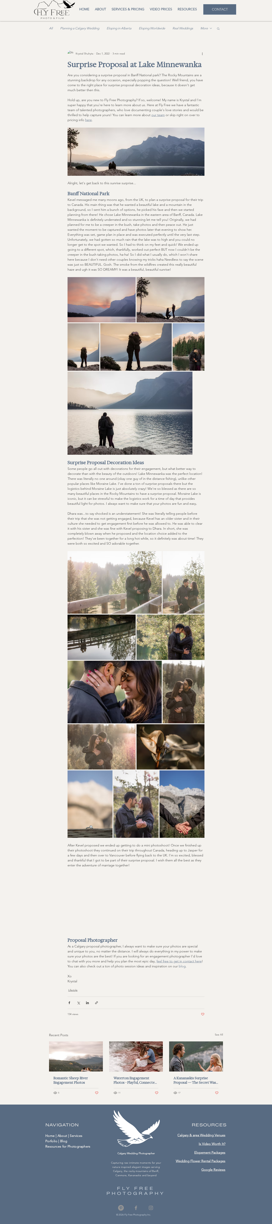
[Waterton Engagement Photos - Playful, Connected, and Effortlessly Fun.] (136, 1056)
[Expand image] (136, 152)
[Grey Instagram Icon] (151, 1208)
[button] (187, 9)
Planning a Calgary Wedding (79, 28)
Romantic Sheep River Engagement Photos (70, 1080)
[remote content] (136, 900)
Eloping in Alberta (119, 28)
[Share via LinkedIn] (87, 1002)
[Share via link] (96, 1002)
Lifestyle (73, 990)
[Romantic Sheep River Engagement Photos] (76, 1056)
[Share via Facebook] (69, 1002)
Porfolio (51, 1141)
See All (219, 1034)
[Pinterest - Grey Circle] (121, 1208)
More (204, 28)
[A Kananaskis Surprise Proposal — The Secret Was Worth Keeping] (196, 1056)
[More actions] (202, 53)
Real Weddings (182, 28)
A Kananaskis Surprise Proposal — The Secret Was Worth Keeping (195, 1080)
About (62, 1136)
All (51, 28)
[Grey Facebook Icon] (136, 1208)
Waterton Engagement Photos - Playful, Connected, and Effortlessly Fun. (135, 1080)
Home (50, 1136)
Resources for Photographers (67, 1146)
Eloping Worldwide (152, 28)
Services (76, 1136)
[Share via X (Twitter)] (78, 1002)
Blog (63, 1141)
